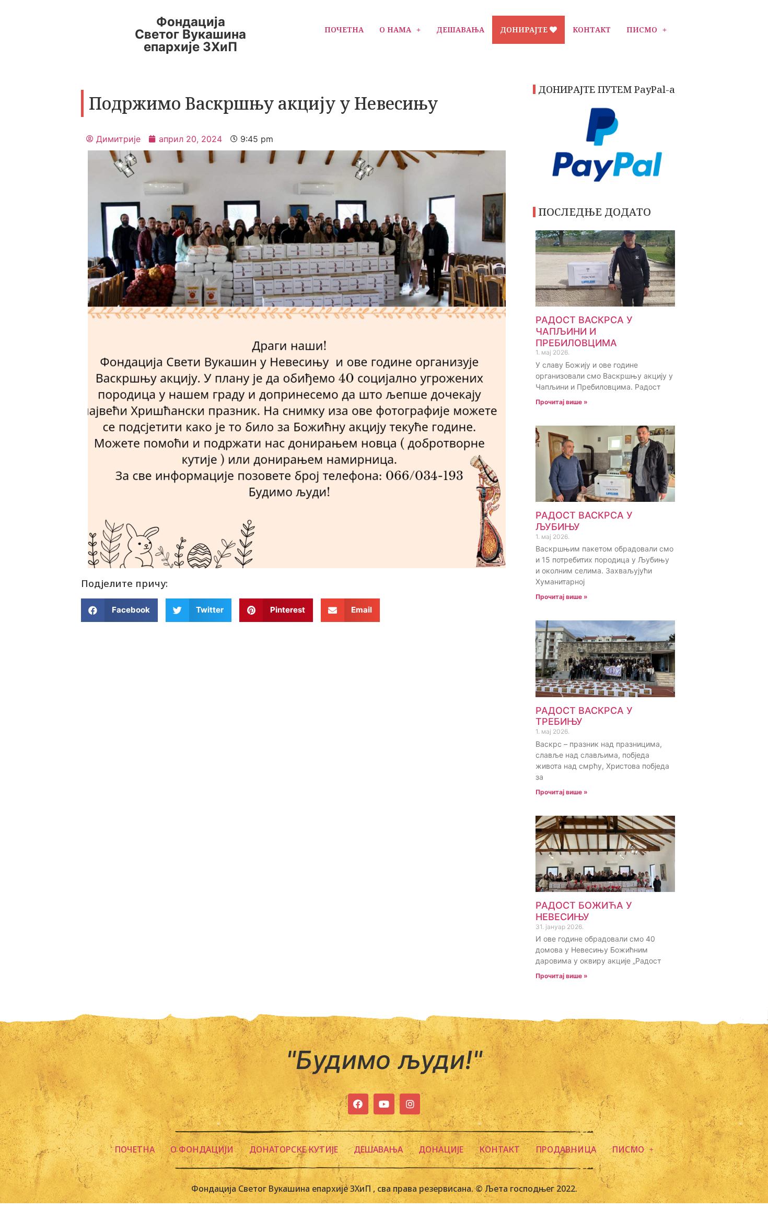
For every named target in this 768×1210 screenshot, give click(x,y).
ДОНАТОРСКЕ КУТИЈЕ (293, 1149)
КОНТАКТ (592, 29)
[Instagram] (410, 1104)
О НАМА (395, 29)
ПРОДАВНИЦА (566, 1149)
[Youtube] (384, 1104)
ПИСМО (641, 29)
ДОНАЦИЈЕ (440, 1149)
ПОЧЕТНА (344, 29)
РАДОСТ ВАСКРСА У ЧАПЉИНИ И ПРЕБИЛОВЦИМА (584, 331)
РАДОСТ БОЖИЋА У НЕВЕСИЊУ (584, 911)
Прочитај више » (562, 402)
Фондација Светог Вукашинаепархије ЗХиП (190, 34)
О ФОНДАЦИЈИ (202, 1149)
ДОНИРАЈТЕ (525, 29)
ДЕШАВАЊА (460, 29)
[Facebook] (358, 1104)
